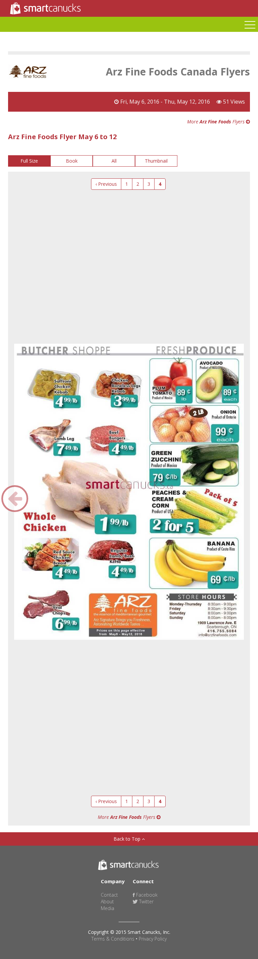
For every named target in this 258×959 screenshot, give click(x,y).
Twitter (146, 901)
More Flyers (216, 121)
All (114, 161)
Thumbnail (156, 161)
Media (107, 908)
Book (72, 161)
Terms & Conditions (112, 939)
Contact (109, 895)
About (107, 901)
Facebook (146, 895)
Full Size (29, 161)
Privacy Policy (153, 939)
